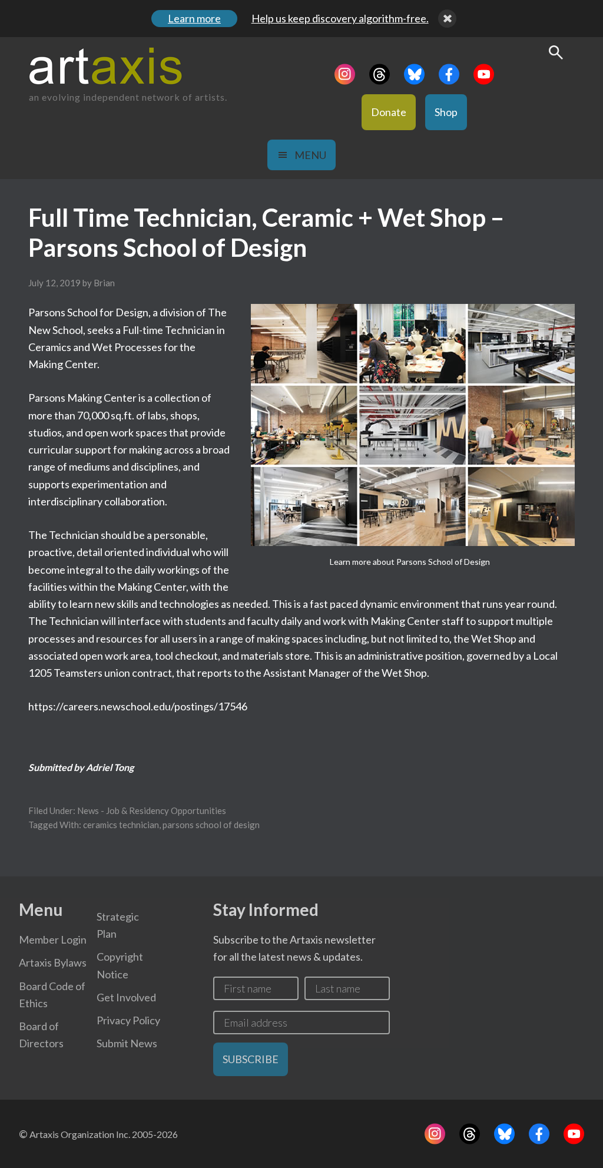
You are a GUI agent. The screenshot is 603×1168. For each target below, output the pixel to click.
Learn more (194, 18)
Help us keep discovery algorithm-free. (340, 18)
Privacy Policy (128, 1020)
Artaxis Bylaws (53, 962)
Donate (388, 111)
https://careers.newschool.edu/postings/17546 (137, 706)
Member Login (53, 939)
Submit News (127, 1043)
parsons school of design (211, 824)
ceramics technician (121, 824)
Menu (310, 154)
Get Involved (126, 997)
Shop (446, 111)
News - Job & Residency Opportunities (151, 810)
